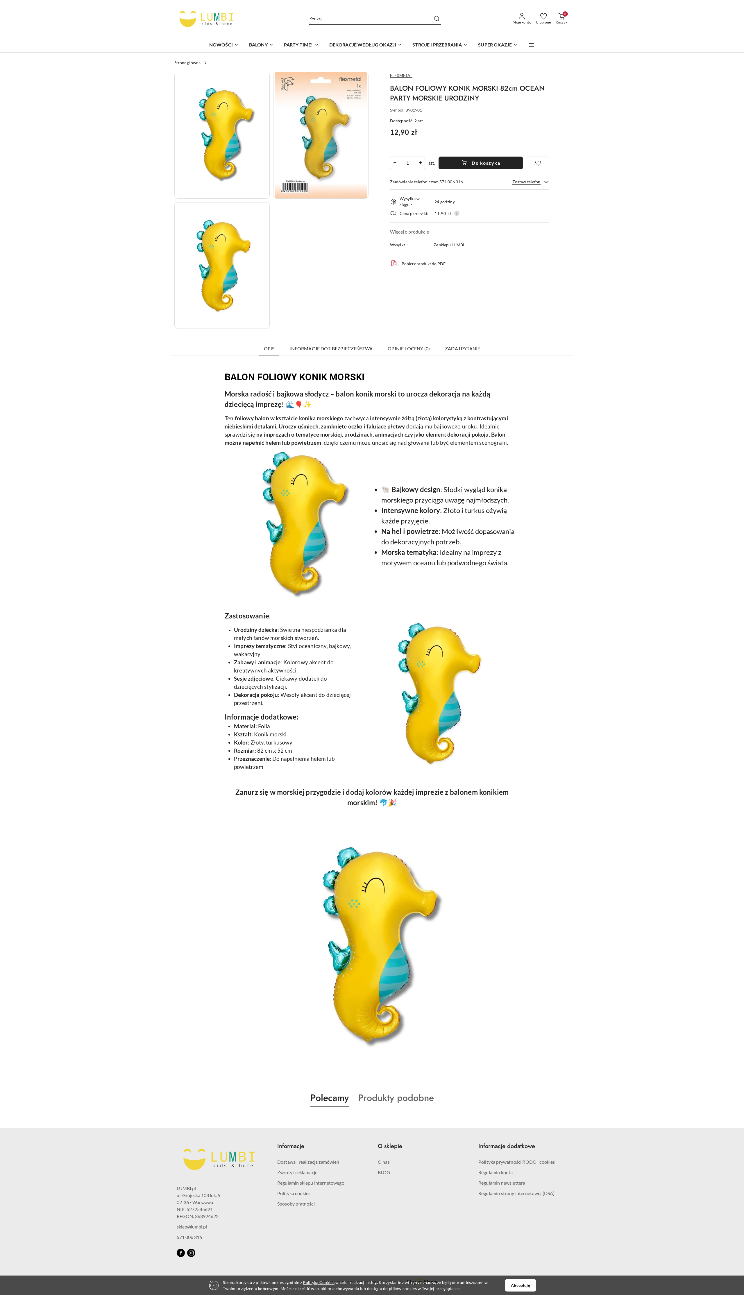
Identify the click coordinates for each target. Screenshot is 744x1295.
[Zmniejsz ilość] (394, 163)
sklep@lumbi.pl (192, 1226)
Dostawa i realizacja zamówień (308, 1162)
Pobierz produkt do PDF (424, 263)
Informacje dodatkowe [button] (506, 1146)
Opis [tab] (269, 348)
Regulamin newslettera (501, 1182)
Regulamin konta (495, 1172)
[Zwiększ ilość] (420, 163)
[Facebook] (181, 1253)
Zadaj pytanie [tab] (462, 348)
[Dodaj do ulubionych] (538, 163)
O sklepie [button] (390, 1146)
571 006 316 (189, 1237)
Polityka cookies (294, 1193)
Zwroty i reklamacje (297, 1172)
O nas (384, 1162)
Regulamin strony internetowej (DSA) (516, 1193)
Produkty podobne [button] (396, 1097)
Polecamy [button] (329, 1097)
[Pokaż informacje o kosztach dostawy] (457, 213)
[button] (531, 45)
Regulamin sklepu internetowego (310, 1182)
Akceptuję (520, 1285)
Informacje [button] (290, 1146)
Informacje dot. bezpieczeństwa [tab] (331, 348)
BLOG (384, 1172)
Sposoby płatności (296, 1203)
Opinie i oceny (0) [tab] (409, 348)
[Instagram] (191, 1253)
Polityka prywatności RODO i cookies (516, 1162)
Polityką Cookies (318, 1282)
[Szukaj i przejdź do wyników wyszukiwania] (437, 19)
